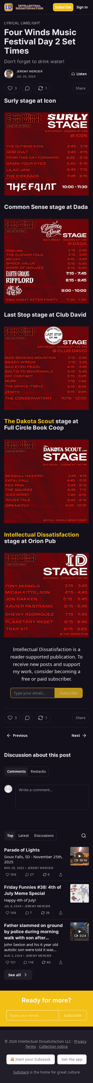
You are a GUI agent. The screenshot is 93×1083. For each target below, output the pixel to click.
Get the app (71, 1059)
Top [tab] (10, 835)
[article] (46, 862)
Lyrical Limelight (22, 23)
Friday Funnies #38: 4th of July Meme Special (32, 890)
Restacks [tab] (38, 771)
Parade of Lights (22, 850)
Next (76, 735)
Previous (20, 735)
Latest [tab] (23, 835)
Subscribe (63, 7)
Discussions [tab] (43, 835)
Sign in (82, 7)
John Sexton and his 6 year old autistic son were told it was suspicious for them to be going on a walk (32, 947)
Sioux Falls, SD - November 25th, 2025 (33, 859)
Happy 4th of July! (20, 900)
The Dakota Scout (29, 421)
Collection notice (53, 1046)
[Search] (84, 835)
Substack (21, 1072)
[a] (79, 856)
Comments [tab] (16, 771)
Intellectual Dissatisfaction (41, 534)
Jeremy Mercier (29, 71)
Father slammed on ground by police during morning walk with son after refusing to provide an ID (33, 932)
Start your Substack (33, 1059)
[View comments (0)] (27, 88)
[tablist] (26, 771)
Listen (81, 74)
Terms (30, 1046)
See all (14, 974)
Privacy (80, 1041)
